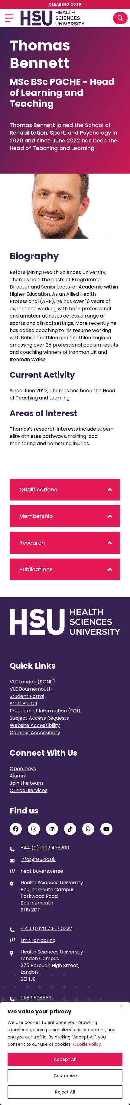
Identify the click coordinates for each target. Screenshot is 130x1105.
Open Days (23, 768)
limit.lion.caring (38, 940)
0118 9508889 (36, 998)
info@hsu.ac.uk (38, 859)
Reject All (65, 1092)
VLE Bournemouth (31, 689)
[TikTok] (70, 829)
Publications (36, 569)
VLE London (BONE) (32, 681)
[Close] (123, 1006)
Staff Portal (23, 703)
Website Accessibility (35, 725)
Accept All (65, 1059)
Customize (65, 1076)
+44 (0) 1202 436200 (45, 848)
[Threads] (88, 829)
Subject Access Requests (39, 718)
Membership (36, 516)
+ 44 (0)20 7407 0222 (46, 928)
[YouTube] (106, 829)
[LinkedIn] (52, 829)
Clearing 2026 (65, 4)
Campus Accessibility (35, 732)
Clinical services (28, 790)
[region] (65, 1053)
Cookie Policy (87, 1044)
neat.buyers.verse (42, 871)
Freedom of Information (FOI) (45, 710)
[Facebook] (16, 829)
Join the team (26, 783)
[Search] (120, 18)
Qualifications (38, 489)
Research (32, 542)
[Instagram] (34, 829)
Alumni (18, 775)
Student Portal (27, 696)
